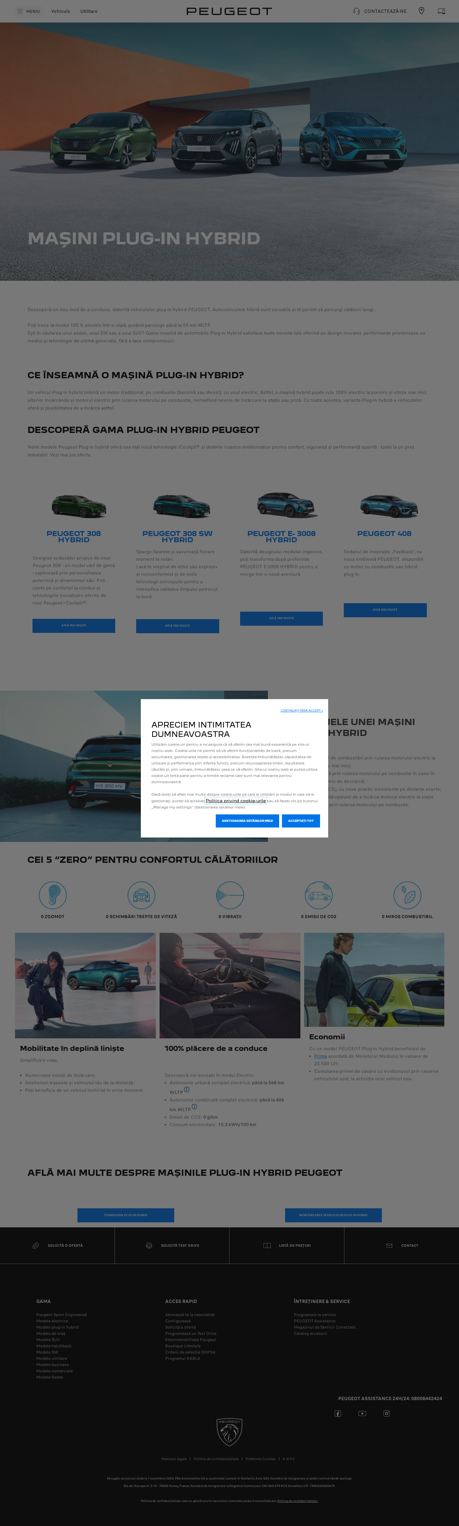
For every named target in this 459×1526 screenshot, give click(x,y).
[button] (302, 710)
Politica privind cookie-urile (236, 800)
